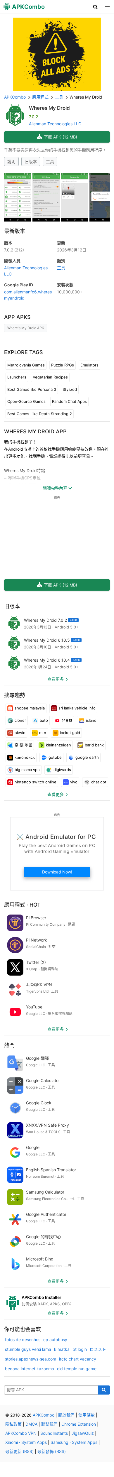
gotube (55, 757)
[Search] (104, 1390)
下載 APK (60, 136)
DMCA (31, 1424)
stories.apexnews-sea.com (30, 1358)
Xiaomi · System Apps (26, 1442)
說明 (11, 161)
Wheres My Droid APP (35, 431)
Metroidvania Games (26, 365)
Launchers (16, 377)
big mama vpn (27, 769)
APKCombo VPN (21, 1433)
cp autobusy (55, 1339)
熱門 (9, 1045)
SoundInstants (54, 1433)
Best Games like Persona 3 (31, 389)
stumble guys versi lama (28, 1349)
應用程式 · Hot (22, 905)
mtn (42, 732)
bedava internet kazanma (29, 1368)
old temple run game (76, 1368)
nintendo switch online (35, 782)
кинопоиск (25, 757)
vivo (73, 782)
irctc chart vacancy (77, 1358)
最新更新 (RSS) (19, 1451)
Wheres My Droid (49, 108)
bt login (79, 1349)
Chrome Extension (78, 1424)
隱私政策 (13, 1424)
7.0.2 (14, 249)
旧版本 (31, 161)
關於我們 (66, 1414)
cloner (20, 720)
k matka (62, 1349)
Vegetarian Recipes (50, 377)
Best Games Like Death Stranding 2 (39, 413)
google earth (87, 757)
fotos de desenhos (22, 1339)
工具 (50, 161)
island (91, 720)
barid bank (94, 745)
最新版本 (14, 231)
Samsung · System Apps (74, 1442)
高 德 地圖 (23, 745)
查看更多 (55, 679)
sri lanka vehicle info (77, 708)
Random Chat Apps (69, 401)
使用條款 (86, 1414)
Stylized (70, 389)
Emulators (89, 365)
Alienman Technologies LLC (55, 123)
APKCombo (15, 96)
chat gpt (98, 782)
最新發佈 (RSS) (51, 1451)
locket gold (70, 732)
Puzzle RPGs (62, 365)
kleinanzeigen (58, 745)
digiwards (62, 769)
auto (44, 720)
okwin (20, 732)
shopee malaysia (30, 708)
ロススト (98, 1349)
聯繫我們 (49, 1424)
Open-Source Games (26, 401)
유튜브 (67, 720)
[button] (95, 6)
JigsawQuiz (83, 1433)
